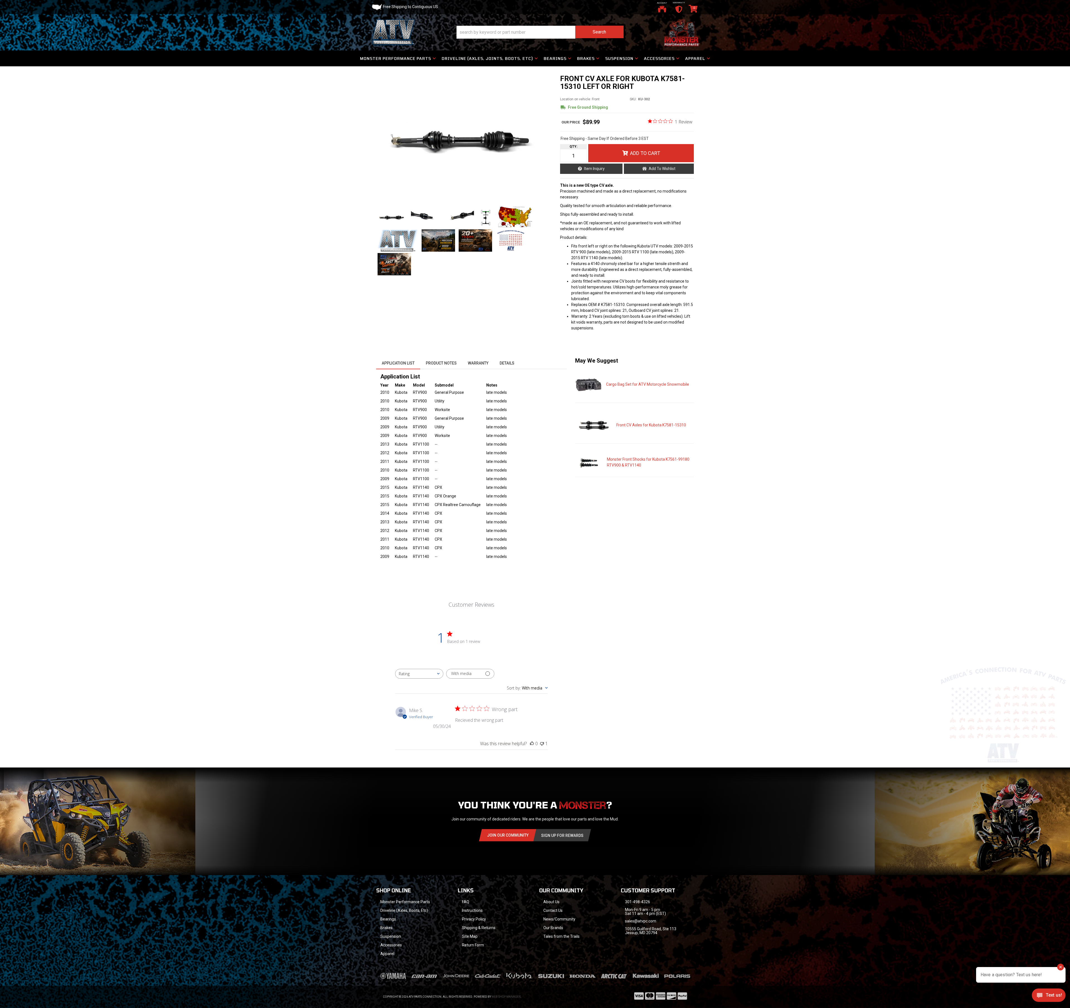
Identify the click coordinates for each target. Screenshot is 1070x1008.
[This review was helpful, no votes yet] (532, 743)
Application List (398, 363)
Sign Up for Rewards (562, 835)
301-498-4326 (637, 902)
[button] (540, 32)
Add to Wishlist (662, 168)
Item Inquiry (594, 168)
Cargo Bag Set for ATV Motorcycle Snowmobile (647, 384)
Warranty (478, 363)
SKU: (633, 99)
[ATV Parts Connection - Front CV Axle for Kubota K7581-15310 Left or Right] (465, 137)
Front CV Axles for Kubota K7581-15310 (651, 425)
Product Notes (441, 363)
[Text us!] (1048, 996)
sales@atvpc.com (640, 921)
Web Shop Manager (506, 996)
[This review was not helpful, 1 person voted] (542, 743)
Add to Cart (645, 153)
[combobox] (419, 674)
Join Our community (508, 835)
